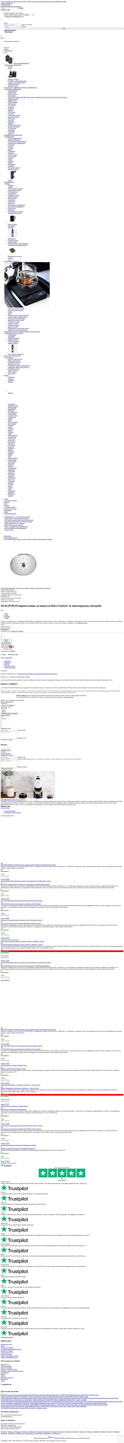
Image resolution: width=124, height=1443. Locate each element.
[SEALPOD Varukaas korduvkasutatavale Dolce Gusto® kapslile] (103, 1401)
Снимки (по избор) (7, 739)
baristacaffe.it (39, 1433)
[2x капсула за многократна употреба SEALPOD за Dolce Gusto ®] (21, 920)
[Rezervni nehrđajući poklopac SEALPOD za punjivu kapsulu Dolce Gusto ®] (24, 1396)
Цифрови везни (13, 197)
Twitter (6, 618)
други (10, 259)
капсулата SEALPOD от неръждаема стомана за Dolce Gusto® (38, 674)
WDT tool (11, 203)
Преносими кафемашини (21, 63)
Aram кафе (11, 130)
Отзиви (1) (7, 662)
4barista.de (39, 1432)
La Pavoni (11, 107)
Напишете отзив (13, 654)
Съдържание (5, 1372)
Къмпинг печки (13, 86)
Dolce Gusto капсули (14, 360)
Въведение (7, 536)
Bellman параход (13, 340)
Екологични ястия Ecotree (16, 320)
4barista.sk (4, 1432)
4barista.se (83, 1432)
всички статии (8, 530)
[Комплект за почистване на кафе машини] (14, 1106)
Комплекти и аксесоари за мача (17, 330)
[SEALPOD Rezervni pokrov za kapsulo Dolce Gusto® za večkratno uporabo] (24, 1408)
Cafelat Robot (12, 92)
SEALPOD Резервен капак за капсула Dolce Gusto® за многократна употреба (28, 539)
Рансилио (11, 113)
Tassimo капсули (13, 370)
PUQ (9, 456)
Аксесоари (15, 261)
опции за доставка (17, 631)
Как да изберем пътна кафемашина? (15, 528)
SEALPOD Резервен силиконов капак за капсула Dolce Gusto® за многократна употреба (28, 865)
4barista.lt (110, 1432)
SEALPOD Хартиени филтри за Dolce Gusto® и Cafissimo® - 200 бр (22, 944)
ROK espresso (12, 104)
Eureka (10, 150)
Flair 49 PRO (17, 97)
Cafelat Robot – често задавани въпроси (16, 518)
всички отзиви (5, 715)
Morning (10, 123)
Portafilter (11, 227)
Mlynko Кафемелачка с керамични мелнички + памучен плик (20, 1088)
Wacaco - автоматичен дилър (9, 1356)
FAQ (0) (6, 664)
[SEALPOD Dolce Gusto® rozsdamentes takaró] (5, 1395)
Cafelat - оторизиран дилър (9, 1357)
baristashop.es (48, 1433)
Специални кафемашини (29, 87)
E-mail (6, 615)
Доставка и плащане (11, 1)
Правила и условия (7, 1351)
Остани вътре (12, 16)
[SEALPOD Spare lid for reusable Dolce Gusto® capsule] (82, 1395)
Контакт (20, 1)
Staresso (10, 466)
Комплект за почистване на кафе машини (13, 1109)
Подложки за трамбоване (16, 206)
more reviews (62, 1180)
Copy (6, 613)
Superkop (11, 133)
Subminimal (11, 336)
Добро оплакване (6, 1366)
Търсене (21, 8)
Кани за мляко (12, 224)
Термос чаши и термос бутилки (17, 317)
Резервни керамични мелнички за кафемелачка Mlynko (18, 1148)
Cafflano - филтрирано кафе (16, 82)
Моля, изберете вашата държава (14, 14)
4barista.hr (54, 1432)
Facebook (7, 616)
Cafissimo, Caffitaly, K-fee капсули (18, 367)
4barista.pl (32, 1432)
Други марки (12, 156)
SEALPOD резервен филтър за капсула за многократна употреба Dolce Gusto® (25, 884)
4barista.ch (4, 1433)
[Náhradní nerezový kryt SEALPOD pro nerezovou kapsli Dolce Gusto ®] (3, 1395)
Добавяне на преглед (7, 1337)
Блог (24, 1)
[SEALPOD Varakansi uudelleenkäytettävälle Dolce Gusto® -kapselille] (65, 1400)
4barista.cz (12, 705)
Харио (10, 180)
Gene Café (11, 440)
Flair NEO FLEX (46, 97)
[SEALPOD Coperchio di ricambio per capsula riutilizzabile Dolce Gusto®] (23, 1406)
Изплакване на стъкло (15, 256)
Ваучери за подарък (49, 1)
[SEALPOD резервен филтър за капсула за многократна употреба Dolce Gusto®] (26, 881)
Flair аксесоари (62, 97)
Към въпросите (69, 697)
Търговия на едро (37, 1)
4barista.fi (96, 1432)
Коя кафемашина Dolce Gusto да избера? (13, 799)
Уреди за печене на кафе (15, 310)
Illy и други (11, 374)
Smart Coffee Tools (13, 127)
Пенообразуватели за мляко (31, 331)
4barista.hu (18, 1432)
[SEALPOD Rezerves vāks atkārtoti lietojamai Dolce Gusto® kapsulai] (22, 1401)
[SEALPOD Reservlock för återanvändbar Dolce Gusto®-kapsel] (99, 1398)
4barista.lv (103, 1432)
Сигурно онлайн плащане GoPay (11, 1349)
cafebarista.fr (11, 1433)
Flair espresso (12, 95)
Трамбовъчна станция (15, 213)
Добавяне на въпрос (7, 768)
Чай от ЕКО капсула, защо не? (13, 525)
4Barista (10, 382)
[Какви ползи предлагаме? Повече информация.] (7, 649)
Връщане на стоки (6, 1344)
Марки (6, 375)
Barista (12, 182)
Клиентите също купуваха (12, 812)
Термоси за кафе (13, 323)
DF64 (9, 420)
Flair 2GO (55, 97)
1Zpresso (10, 146)
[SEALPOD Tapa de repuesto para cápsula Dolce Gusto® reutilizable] (65, 1406)
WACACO (11, 479)
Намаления (58, 1)
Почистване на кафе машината (17, 245)
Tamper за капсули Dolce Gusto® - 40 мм (13, 1068)
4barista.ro (25, 1432)
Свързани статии (9, 666)
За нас (3, 1)
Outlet (64, 1)
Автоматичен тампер (14, 190)
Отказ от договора (6, 1368)
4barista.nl (61, 1432)
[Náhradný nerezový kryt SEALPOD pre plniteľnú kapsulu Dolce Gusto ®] (2, 1395)
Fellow (10, 159)
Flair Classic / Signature (34, 97)
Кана (9, 313)
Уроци (3, 1381)
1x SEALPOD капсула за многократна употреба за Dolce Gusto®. (21, 904)
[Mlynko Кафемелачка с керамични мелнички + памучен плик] (20, 1085)
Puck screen (11, 200)
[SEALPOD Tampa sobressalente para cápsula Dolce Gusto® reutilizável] (22, 1400)
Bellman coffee (12, 100)
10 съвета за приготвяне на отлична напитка (18, 521)
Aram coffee (11, 404)
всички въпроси (6, 753)
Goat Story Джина (13, 117)
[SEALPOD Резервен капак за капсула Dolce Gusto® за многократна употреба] (23, 586)
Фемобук (11, 483)
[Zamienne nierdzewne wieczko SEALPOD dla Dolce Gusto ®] (62, 1395)
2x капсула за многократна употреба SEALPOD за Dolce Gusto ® (21, 923)
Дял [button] (2, 610)
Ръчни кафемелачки (14, 140)
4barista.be (68, 1432)
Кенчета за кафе (13, 326)
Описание (7, 661)
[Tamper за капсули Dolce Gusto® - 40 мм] (14, 1065)
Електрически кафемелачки (16, 143)
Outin (9, 68)
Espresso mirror (12, 242)
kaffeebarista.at (20, 1433)
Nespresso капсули (13, 364)
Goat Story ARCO (13, 169)
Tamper (10, 187)
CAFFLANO (12, 417)
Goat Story (11, 443)
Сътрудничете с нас (7, 1352)
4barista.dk (76, 1432)
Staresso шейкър (13, 343)
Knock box (11, 210)
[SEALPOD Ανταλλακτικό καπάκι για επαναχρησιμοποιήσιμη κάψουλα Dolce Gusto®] (82, 1405)
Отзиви (29, 1)
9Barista (10, 110)
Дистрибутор (12, 193)
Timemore (11, 153)
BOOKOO (11, 410)
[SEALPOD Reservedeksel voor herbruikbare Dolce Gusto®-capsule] (67, 1396)
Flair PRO (24, 97)
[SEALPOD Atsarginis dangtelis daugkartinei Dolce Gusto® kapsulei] (63, 1401)
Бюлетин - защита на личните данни (12, 1371)
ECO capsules (12, 424)
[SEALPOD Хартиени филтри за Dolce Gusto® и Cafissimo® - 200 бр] (22, 941)
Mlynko (10, 163)
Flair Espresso (12, 437)
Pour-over (11, 120)
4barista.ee (117, 1432)
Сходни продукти (9, 667)
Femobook (11, 166)
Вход (63, 28)
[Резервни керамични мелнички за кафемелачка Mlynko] (18, 1145)
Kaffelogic (11, 492)
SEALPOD (11, 463)
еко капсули (17, 356)
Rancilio (10, 496)
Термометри (12, 238)
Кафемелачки (18, 135)
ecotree (10, 427)
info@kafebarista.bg (7, 3)
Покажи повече (82, 623)
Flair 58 (10, 97)
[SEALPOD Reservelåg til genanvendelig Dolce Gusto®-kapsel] (61, 1398)
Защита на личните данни (9, 1369)
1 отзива (3, 654)
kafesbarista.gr (30, 1433)
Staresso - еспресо (13, 79)
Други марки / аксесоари (15, 354)
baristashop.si (56, 1433)
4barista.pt (90, 1432)
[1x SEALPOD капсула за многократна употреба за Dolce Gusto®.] (21, 900)
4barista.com (46, 1432)
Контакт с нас (5, 1364)
